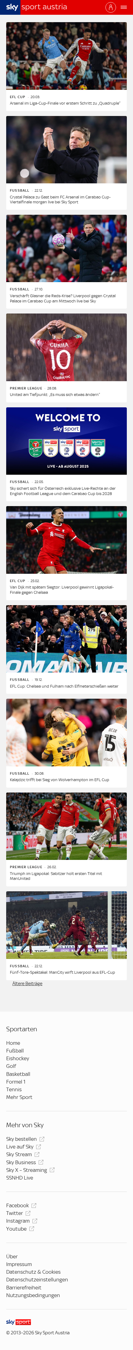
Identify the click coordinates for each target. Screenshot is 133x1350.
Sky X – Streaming (26, 1170)
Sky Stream (19, 1154)
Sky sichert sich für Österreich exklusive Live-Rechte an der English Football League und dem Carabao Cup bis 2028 (63, 491)
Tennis (14, 1089)
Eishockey (17, 1058)
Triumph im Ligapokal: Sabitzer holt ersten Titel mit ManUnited (56, 876)
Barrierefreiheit (23, 1287)
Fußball (15, 1051)
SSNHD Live (19, 1178)
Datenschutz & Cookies (33, 1272)
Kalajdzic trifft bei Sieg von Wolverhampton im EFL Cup (59, 779)
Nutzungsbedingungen (33, 1295)
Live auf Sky (19, 1147)
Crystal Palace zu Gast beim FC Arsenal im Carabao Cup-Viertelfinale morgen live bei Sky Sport (60, 200)
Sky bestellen (21, 1139)
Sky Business (21, 1162)
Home (13, 1043)
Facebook (17, 1205)
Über (12, 1256)
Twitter (14, 1213)
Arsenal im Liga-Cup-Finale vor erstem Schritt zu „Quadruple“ (65, 103)
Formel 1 (15, 1082)
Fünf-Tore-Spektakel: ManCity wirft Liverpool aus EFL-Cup (62, 972)
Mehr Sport (19, 1097)
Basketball (18, 1074)
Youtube (16, 1229)
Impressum (19, 1264)
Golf (11, 1066)
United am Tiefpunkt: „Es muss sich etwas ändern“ (55, 394)
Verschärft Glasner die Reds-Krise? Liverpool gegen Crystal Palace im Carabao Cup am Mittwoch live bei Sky (63, 298)
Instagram (18, 1221)
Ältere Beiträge (27, 983)
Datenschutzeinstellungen (37, 1279)
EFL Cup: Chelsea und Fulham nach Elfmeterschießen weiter (64, 686)
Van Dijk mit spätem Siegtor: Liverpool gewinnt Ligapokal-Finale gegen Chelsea (62, 590)
